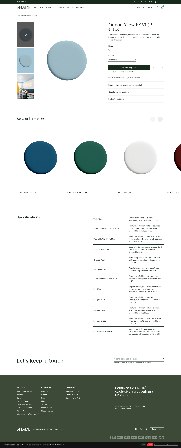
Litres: (111, 46)
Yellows (44, 404)
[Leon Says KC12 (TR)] (40, 157)
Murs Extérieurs (72, 395)
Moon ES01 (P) (124, 192)
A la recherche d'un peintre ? (28, 414)
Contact (150, 7)
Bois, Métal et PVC (73, 398)
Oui (143, 445)
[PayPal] (120, 438)
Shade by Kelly (46, 408)
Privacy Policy (22, 411)
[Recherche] (158, 7)
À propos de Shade (24, 391)
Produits (37, 7)
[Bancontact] (141, 438)
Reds (43, 398)
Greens (44, 395)
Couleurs (50, 7)
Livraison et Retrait (24, 404)
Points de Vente (78, 7)
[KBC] (161, 438)
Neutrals (44, 391)
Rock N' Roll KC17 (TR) (77, 192)
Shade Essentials (47, 411)
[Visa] (134, 438)
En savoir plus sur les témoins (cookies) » (166, 445)
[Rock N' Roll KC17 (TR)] (90, 157)
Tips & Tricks (64, 7)
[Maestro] (148, 438)
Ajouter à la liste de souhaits (122, 72)
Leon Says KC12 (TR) (27, 192)
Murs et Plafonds (72, 391)
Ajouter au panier (129, 67)
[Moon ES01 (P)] (140, 157)
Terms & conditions (24, 408)
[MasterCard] (127, 438)
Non (150, 445)
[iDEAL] (113, 438)
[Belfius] (154, 438)
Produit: (112, 55)
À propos (140, 7)
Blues (43, 401)
